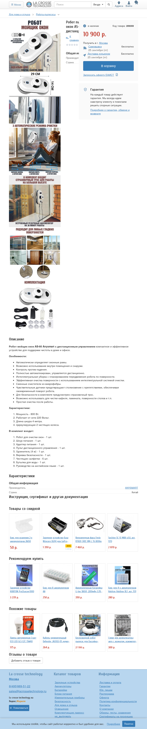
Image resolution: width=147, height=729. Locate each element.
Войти (129, 6)
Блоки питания (63, 693)
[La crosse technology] (39, 4)
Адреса (119, 6)
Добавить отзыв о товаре (26, 660)
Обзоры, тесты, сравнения (115, 712)
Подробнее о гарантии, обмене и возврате (110, 111)
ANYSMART (131, 487)
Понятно (128, 723)
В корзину (108, 66)
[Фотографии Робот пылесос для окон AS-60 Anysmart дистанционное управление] (35, 46)
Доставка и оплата (110, 682)
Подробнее (113, 724)
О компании (106, 708)
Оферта (104, 697)
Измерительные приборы (70, 697)
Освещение (61, 708)
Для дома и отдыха (66, 705)
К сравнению (76, 38)
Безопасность (63, 701)
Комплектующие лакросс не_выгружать (69, 714)
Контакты (104, 705)
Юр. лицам (105, 690)
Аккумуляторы (63, 686)
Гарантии (104, 686)
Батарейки (61, 690)
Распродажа (106, 693)
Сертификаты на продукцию (116, 716)
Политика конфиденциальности (118, 701)
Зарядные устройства (67, 682)
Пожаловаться (20, 708)
